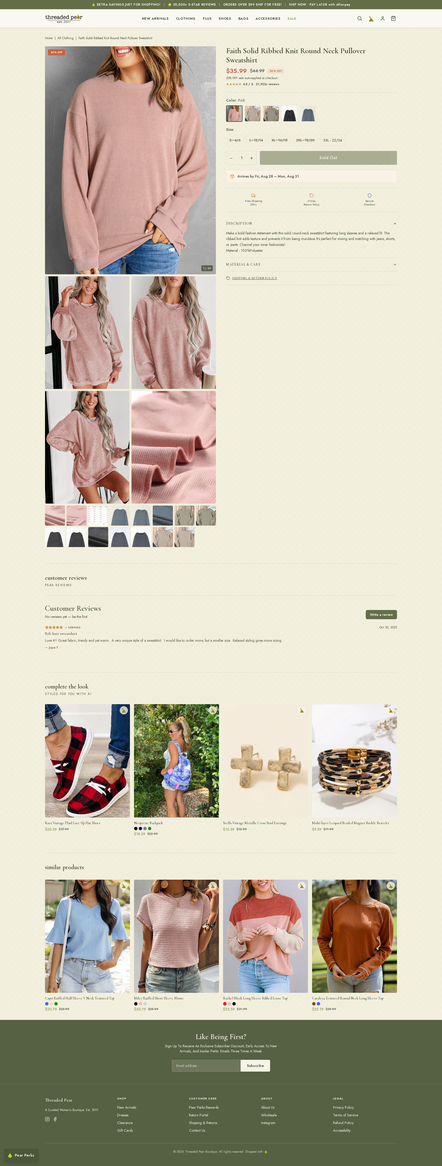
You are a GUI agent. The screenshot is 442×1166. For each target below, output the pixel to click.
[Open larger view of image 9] (120, 516)
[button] (130, 160)
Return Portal (198, 1115)
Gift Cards (125, 1130)
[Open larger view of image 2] (87, 332)
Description (239, 223)
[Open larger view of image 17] (120, 537)
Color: (235, 100)
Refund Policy (343, 1122)
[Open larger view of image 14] (55, 537)
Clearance (124, 1122)
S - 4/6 (235, 140)
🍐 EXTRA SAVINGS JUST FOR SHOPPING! (126, 5)
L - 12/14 (256, 140)
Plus (207, 18)
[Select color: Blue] (308, 113)
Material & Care (243, 264)
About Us (267, 1107)
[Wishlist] (371, 18)
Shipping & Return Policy (254, 278)
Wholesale (269, 1115)
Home (49, 38)
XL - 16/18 (280, 140)
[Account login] (383, 18)
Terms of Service (345, 1115)
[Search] (360, 18)
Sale (292, 18)
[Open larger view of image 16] (98, 537)
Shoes (225, 18)
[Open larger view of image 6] (55, 516)
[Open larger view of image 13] (206, 516)
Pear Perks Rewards (204, 1107)
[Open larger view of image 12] (184, 516)
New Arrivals (155, 18)
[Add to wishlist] (124, 710)
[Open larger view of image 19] (163, 537)
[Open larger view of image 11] (163, 516)
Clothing (186, 18)
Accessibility (341, 1130)
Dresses (122, 1115)
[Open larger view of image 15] (76, 537)
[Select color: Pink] (234, 113)
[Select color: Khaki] (253, 113)
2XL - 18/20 (305, 140)
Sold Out (328, 158)
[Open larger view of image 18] (141, 537)
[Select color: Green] (271, 113)
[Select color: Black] (289, 113)
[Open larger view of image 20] (184, 537)
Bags (243, 18)
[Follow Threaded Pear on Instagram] (47, 1119)
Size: (230, 129)
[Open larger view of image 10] (141, 516)
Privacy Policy (343, 1107)
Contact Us (197, 1130)
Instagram (268, 1122)
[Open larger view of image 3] (173, 332)
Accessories (268, 18)
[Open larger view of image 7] (76, 516)
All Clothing (66, 38)
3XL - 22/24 (332, 140)
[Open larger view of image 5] (173, 447)
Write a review (381, 614)
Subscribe (255, 1065)
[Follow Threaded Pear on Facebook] (55, 1119)
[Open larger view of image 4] (87, 447)
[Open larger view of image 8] (98, 516)
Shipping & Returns (203, 1122)
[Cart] (393, 18)
